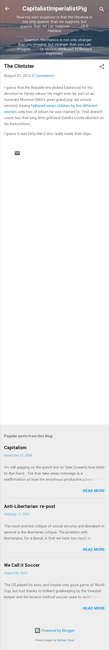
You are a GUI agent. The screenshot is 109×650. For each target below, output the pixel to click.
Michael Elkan (65, 640)
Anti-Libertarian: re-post (29, 506)
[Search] (102, 10)
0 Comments (43, 75)
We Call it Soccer (22, 565)
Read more (94, 491)
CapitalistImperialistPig (54, 8)
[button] (102, 67)
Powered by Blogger (58, 630)
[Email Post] (17, 155)
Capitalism (15, 447)
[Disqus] (54, 221)
